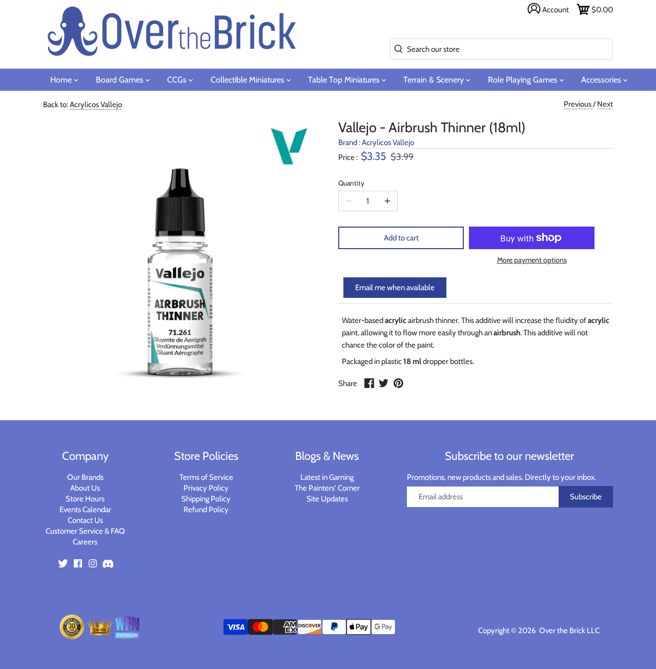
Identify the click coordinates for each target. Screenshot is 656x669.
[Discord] (107, 563)
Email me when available (395, 287)
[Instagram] (93, 563)
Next (605, 104)
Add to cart (401, 237)
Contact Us (85, 520)
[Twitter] (63, 563)
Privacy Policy (206, 488)
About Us (85, 488)
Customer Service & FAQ (85, 531)
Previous (578, 104)
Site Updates (327, 498)
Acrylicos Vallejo (96, 104)
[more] (387, 201)
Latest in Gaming (327, 477)
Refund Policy (206, 509)
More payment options (532, 260)
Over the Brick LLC (569, 630)
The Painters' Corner (327, 488)
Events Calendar (85, 509)
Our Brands (85, 477)
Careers (85, 541)
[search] (396, 49)
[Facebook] (78, 563)
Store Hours (85, 498)
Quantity (351, 183)
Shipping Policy (206, 498)
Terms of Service (206, 477)
